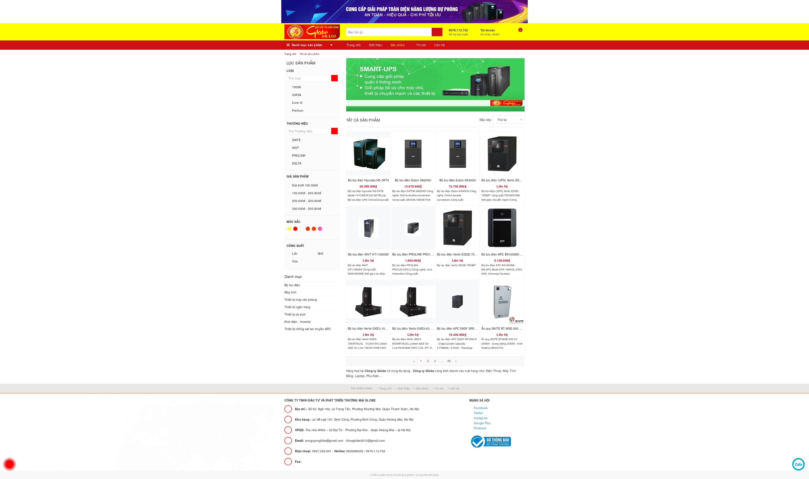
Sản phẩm (398, 45)
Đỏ (296, 231)
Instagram (480, 418)
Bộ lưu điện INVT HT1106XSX (368, 254)
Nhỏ (320, 253)
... (442, 361)
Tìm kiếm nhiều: (362, 388)
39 (449, 361)
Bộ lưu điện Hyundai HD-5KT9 (368, 180)
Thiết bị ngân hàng (297, 307)
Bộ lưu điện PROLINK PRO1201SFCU (418, 254)
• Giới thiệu (403, 388)
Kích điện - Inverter (297, 322)
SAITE (296, 140)
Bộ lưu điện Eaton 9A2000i (413, 180)
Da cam (314, 231)
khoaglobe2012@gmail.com (365, 440)
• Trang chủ (384, 388)
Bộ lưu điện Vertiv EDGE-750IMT (459, 254)
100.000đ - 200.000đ (306, 193)
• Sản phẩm (421, 388)
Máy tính (290, 292)
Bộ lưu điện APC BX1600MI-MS (502, 254)
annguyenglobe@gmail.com (319, 440)
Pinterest (479, 428)
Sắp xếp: (486, 120)
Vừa (294, 261)
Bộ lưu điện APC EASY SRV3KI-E (459, 328)
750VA (296, 87)
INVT (295, 148)
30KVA (296, 95)
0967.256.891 (313, 451)
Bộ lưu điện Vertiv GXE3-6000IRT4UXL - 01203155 (427, 328)
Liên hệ (439, 45)
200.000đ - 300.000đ (306, 201)
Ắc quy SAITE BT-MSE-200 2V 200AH (507, 328)
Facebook (480, 408)
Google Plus (482, 423)
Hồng (320, 231)
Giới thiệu (375, 45)
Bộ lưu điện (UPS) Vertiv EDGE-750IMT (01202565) (516, 180)
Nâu (308, 231)
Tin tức (421, 45)
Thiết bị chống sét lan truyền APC (307, 329)
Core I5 (296, 102)
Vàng (290, 231)
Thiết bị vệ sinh (294, 314)
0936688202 (349, 451)
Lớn (294, 253)
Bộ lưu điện (292, 285)
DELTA (296, 163)
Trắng (302, 231)
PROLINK (298, 155)
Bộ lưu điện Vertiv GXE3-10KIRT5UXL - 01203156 (382, 328)
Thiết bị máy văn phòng (300, 299)
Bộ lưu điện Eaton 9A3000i (457, 180)
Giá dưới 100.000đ (304, 185)
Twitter (478, 413)
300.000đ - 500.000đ (306, 208)
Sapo (436, 474)
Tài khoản (487, 30)
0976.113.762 (458, 30)
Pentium (297, 110)
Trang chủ (353, 45)
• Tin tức (438, 388)
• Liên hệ (453, 388)
